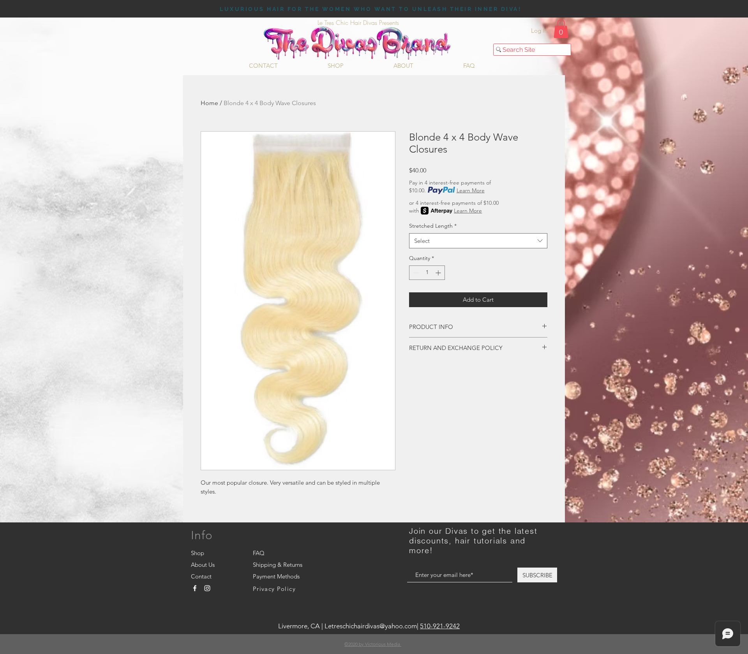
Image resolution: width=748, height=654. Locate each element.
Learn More (471, 190)
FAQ (259, 553)
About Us (203, 564)
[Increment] (439, 273)
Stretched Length (433, 225)
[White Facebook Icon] (195, 588)
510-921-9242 (440, 626)
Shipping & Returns (277, 564)
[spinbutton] (427, 273)
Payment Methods (277, 576)
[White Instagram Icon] (207, 588)
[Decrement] (415, 273)
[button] (561, 28)
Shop (197, 553)
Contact (201, 576)
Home (209, 103)
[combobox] (478, 240)
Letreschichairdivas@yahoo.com (371, 626)
